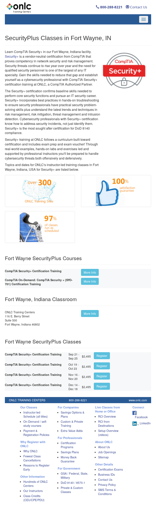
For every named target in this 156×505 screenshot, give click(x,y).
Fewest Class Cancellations (32, 458)
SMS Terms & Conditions (107, 492)
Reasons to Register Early (36, 467)
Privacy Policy (107, 485)
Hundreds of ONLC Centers (35, 484)
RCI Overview (107, 416)
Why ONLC (30, 451)
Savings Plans (70, 452)
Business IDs (106, 474)
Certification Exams (110, 469)
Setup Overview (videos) (108, 433)
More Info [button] (90, 272)
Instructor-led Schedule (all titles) (35, 414)
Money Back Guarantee (69, 459)
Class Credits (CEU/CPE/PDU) (33, 498)
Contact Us (138, 7)
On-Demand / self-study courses (35, 423)
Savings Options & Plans (72, 414)
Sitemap (103, 457)
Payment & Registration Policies (36, 433)
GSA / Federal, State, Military (74, 475)
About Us (104, 447)
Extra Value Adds (72, 431)
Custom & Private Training (72, 423)
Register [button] (101, 356)
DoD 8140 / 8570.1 (73, 483)
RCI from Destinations (106, 423)
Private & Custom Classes (72, 490)
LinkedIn (145, 423)
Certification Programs (68, 445)
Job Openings (107, 452)
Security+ (11, 56)
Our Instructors (33, 491)
